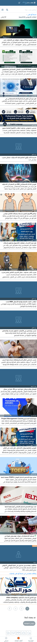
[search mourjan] (7, 10)
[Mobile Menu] (19, 3)
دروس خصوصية (29, 623)
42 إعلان (3, 17)
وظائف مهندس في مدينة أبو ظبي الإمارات (22, 573)
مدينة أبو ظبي (32, 14)
